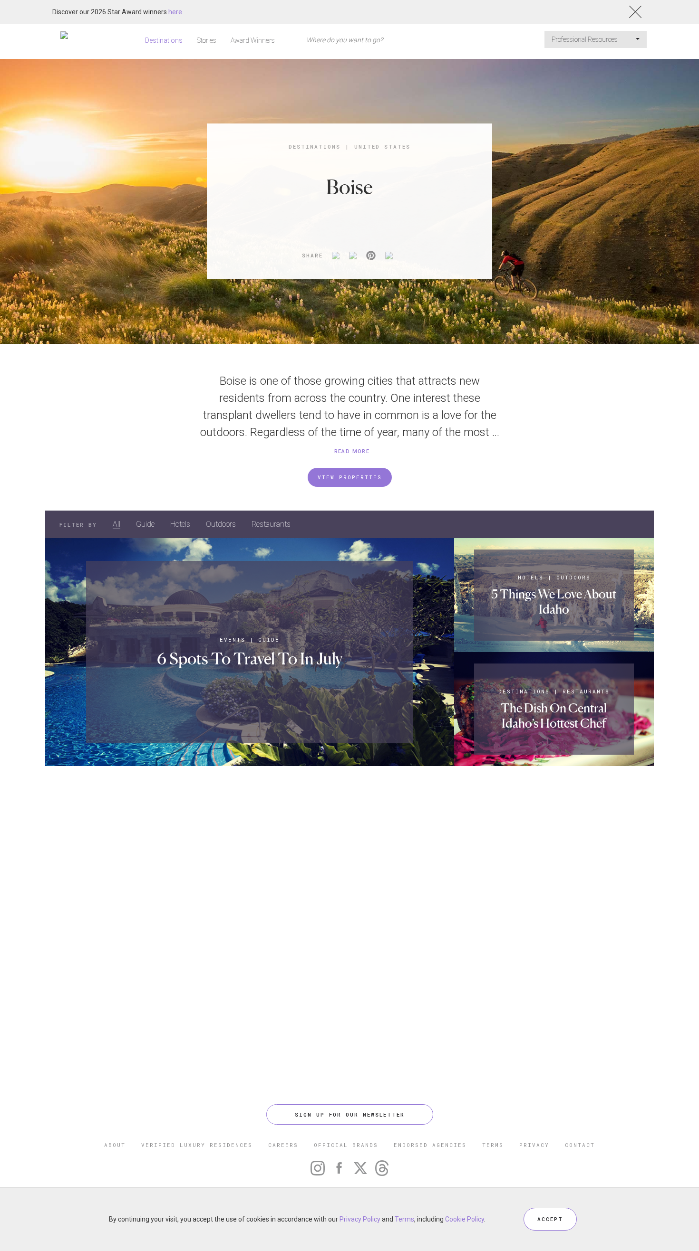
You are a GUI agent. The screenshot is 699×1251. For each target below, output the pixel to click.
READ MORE (352, 451)
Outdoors (221, 524)
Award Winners (253, 40)
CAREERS (283, 1144)
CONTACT (580, 1144)
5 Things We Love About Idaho (553, 601)
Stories (206, 40)
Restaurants (271, 524)
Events (232, 639)
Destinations (164, 40)
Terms (404, 1219)
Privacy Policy (360, 1219)
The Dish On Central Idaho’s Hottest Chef (554, 715)
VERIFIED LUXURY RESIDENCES (196, 1144)
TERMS (493, 1144)
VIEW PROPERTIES (350, 477)
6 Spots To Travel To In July (249, 658)
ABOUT (115, 1144)
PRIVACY (534, 1144)
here (175, 12)
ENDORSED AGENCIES (430, 1144)
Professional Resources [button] (585, 39)
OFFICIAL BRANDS (346, 1144)
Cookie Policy (464, 1219)
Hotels (180, 524)
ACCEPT (550, 1219)
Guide (145, 524)
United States (382, 146)
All (116, 524)
